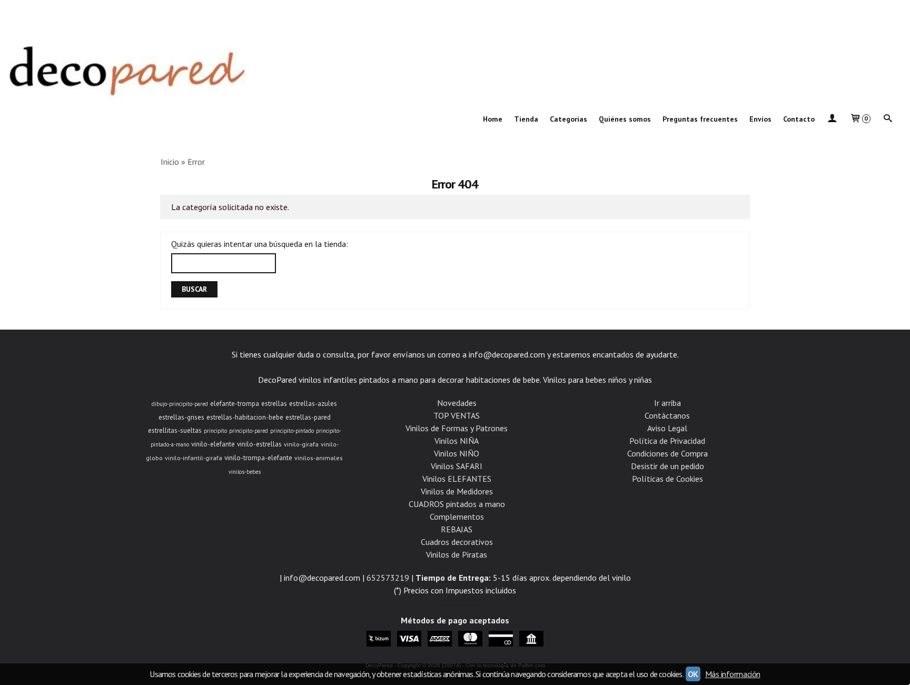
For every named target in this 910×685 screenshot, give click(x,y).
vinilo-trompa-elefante (258, 457)
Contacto (799, 119)
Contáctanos (667, 415)
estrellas (274, 403)
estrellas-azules (313, 403)
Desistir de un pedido (667, 466)
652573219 (388, 577)
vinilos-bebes (245, 471)
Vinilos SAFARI (456, 466)
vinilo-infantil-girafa (193, 458)
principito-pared (248, 430)
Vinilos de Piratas (456, 554)
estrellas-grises (181, 417)
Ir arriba (667, 403)
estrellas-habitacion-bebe (244, 417)
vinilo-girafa (301, 444)
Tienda (526, 119)
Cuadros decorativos (457, 542)
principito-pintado (292, 430)
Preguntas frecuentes (700, 119)
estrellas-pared (308, 417)
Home (492, 119)
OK (693, 674)
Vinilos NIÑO (456, 453)
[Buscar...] (888, 119)
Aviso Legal (667, 428)
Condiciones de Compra (667, 453)
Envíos (760, 119)
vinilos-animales (318, 458)
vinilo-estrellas (259, 444)
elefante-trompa (234, 403)
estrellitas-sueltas (175, 430)
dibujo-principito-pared (180, 404)
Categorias (568, 119)
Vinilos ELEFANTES (456, 478)
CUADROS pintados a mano (457, 504)
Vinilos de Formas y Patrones (456, 428)
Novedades (457, 403)
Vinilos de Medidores (457, 491)
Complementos (457, 516)
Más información (732, 674)
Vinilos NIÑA (456, 440)
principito (215, 430)
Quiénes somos (625, 119)
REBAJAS (456, 529)
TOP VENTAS (456, 415)
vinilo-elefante (213, 444)
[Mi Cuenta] (832, 119)
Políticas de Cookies (667, 478)
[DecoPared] (455, 54)
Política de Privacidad (667, 440)
